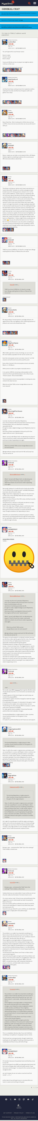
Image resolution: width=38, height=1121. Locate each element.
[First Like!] (13, 147)
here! (22, 20)
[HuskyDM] (16, 70)
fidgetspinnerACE (14, 787)
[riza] (4, 178)
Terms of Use (30, 1113)
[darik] (12, 70)
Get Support (7, 1113)
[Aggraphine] (4, 775)
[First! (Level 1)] (11, 81)
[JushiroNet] (4, 42)
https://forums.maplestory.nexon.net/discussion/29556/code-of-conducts (16, 27)
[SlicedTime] (8, 765)
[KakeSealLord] (4, 79)
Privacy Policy (19, 1113)
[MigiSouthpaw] (4, 343)
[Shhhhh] (9, 44)
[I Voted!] (11, 44)
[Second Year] (13, 81)
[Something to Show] (9, 180)
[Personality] (9, 81)
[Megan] (16, 333)
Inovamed (12, 989)
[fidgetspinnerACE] (4, 729)
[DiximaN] (4, 240)
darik (11, 683)
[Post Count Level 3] (13, 345)
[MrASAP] (4, 70)
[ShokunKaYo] (4, 310)
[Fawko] (4, 112)
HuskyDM (12, 882)
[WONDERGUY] (8, 70)
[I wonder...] (13, 312)
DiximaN (12, 285)
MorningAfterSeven (15, 474)
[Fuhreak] (8, 135)
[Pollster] (13, 44)
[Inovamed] (19, 70)
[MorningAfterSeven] (4, 401)
